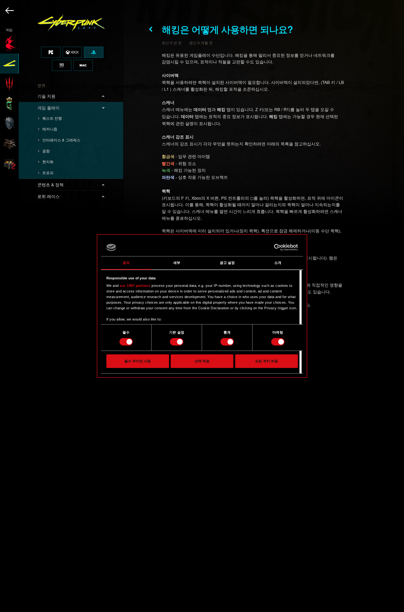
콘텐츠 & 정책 (50, 184)
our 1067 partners (135, 286)
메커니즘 (49, 129)
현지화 (48, 161)
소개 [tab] (277, 263)
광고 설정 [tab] (227, 263)
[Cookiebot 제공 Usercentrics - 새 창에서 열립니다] (277, 247)
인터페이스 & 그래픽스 (61, 140)
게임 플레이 (48, 107)
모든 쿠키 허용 (266, 361)
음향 (46, 151)
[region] (62, 306)
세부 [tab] (176, 263)
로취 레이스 (48, 196)
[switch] (176, 342)
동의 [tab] (126, 263)
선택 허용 (202, 361)
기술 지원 (46, 96)
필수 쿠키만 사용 (137, 361)
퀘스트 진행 (52, 118)
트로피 (48, 172)
